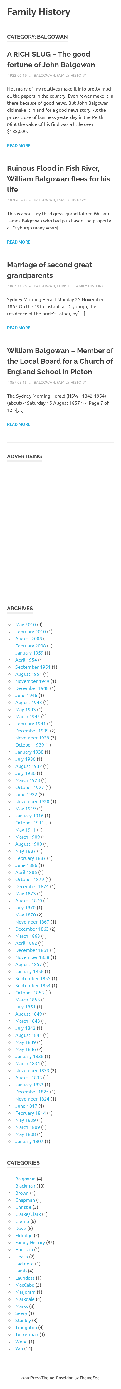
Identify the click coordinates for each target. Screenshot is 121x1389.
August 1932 (28, 766)
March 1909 (27, 836)
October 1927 (29, 787)
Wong (21, 1341)
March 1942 (27, 716)
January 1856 (29, 971)
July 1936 (25, 759)
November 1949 (32, 681)
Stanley (23, 1320)
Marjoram (25, 1292)
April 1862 (26, 943)
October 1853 (29, 992)
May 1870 (25, 914)
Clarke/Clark (28, 1214)
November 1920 (32, 801)
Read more (18, 145)
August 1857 (28, 964)
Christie (65, 285)
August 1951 (28, 674)
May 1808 (25, 1134)
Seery (21, 1313)
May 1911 (25, 829)
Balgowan (44, 75)
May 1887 (25, 851)
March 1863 (27, 936)
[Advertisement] (60, 529)
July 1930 (25, 773)
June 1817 (26, 1105)
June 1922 (26, 794)
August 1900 (28, 844)
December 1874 (32, 886)
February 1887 (30, 858)
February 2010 (30, 631)
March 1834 (27, 1063)
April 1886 (26, 872)
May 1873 (25, 893)
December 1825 (32, 1091)
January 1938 (29, 752)
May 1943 (25, 709)
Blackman (25, 1185)
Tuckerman (26, 1334)
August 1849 (28, 1013)
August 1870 (28, 900)
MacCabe (24, 1285)
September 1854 (33, 985)
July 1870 (25, 907)
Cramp (22, 1221)
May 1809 (25, 1120)
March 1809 (27, 1127)
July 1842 (25, 1028)
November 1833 (32, 1070)
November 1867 (32, 921)
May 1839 (25, 1042)
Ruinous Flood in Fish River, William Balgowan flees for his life (58, 179)
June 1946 (26, 695)
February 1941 (30, 723)
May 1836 (25, 1049)
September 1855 (33, 978)
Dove (20, 1228)
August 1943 (28, 702)
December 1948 (32, 688)
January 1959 (29, 652)
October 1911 (29, 822)
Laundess (25, 1277)
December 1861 (32, 950)
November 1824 (32, 1098)
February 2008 (30, 645)
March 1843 (27, 1021)
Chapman (25, 1200)
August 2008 (28, 638)
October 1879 (29, 879)
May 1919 (25, 808)
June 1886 (26, 865)
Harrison (24, 1249)
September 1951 (33, 667)
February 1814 (30, 1113)
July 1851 (25, 1006)
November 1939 (32, 737)
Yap (19, 1348)
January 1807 (29, 1141)
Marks (21, 1306)
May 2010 (25, 624)
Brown (22, 1193)
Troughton (26, 1327)
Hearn (21, 1256)
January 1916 (29, 815)
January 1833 (29, 1084)
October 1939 (29, 744)
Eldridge (24, 1235)
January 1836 (29, 1056)
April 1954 (26, 659)
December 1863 (32, 929)
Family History (38, 11)
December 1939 (32, 730)
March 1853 (27, 999)
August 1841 (28, 1035)
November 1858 (32, 957)
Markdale (25, 1299)
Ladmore (24, 1263)
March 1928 (27, 780)
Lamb (21, 1270)
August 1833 (28, 1077)
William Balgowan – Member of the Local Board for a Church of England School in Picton (60, 361)
